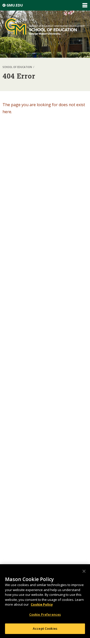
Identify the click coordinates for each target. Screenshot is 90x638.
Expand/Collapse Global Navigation (85, 5)
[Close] (84, 571)
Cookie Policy (42, 604)
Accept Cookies (45, 628)
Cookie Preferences (45, 614)
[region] (45, 601)
